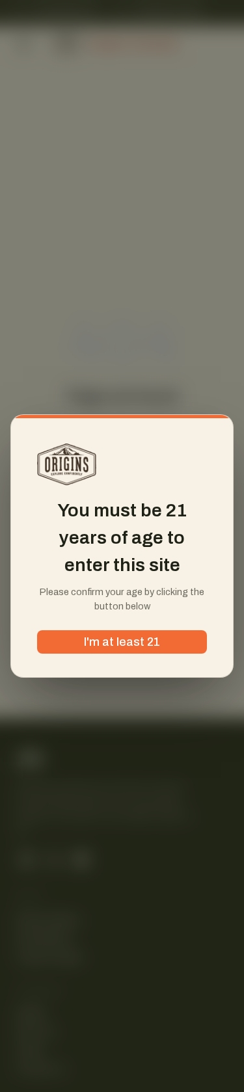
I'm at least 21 (122, 641)
